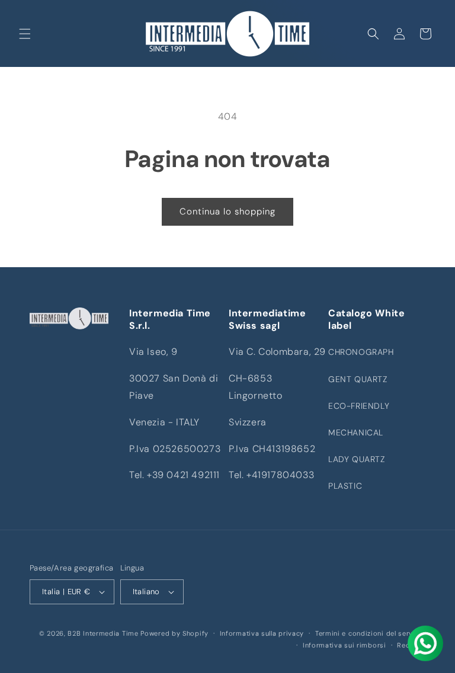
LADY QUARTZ (356, 459)
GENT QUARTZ (357, 379)
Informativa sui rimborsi (344, 645)
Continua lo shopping (227, 211)
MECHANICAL (355, 432)
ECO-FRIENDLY (358, 405)
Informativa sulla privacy (262, 633)
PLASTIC (345, 485)
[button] (25, 34)
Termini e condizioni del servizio (370, 633)
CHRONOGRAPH (361, 352)
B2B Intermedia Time (103, 633)
